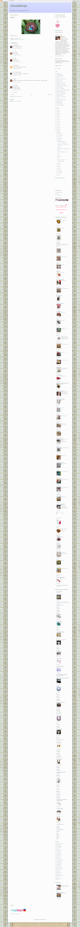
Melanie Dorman (59, 867)
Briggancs (58, 287)
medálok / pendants (59, 94)
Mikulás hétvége (64, 497)
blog (57, 77)
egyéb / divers (58, 81)
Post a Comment (14, 92)
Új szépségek (63, 399)
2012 (57, 125)
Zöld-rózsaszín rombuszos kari (63, 424)
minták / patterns (59, 95)
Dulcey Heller (58, 847)
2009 (57, 130)
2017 (57, 117)
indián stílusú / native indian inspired (62, 89)
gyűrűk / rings (15, 39)
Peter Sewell (58, 873)
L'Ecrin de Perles (59, 591)
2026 (57, 110)
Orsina (57, 527)
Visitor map (58, 68)
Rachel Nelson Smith (59, 875)
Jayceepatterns (58, 853)
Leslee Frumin (58, 861)
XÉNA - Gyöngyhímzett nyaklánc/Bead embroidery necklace (64, 507)
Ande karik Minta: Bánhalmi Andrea (64, 369)
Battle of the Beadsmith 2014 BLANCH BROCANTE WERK (65, 392)
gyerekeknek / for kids (60, 84)
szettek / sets (58, 101)
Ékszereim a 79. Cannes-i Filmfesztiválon (63, 440)
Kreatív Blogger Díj (60, 161)
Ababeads (58, 650)
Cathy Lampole (59, 715)
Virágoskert (63, 312)
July (58, 163)
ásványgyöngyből (59, 76)
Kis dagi (62, 560)
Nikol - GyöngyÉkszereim (60, 504)
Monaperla (58, 494)
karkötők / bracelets (59, 91)
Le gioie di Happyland (60, 631)
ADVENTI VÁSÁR (64, 568)
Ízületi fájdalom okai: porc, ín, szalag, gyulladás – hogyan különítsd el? (62, 244)
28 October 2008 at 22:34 (17, 89)
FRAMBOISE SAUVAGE (60, 772)
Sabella (57, 876)
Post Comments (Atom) (19, 96)
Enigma (57, 351)
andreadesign (58, 235)
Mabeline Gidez (58, 864)
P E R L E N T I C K (60, 739)
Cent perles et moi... (60, 604)
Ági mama (14, 45)
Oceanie (57, 826)
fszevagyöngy (58, 367)
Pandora (58, 150)
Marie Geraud (58, 865)
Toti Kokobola (58, 742)
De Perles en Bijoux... (60, 829)
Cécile (57, 785)
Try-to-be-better (59, 621)
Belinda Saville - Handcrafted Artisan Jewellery (61, 800)
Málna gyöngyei (59, 496)
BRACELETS (63, 376)
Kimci (57, 414)
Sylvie (57, 629)
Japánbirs (62, 383)
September (59, 138)
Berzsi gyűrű (59, 156)
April (59, 168)
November (59, 135)
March (59, 169)
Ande (57, 227)
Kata (57, 406)
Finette (57, 647)
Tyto (57, 559)
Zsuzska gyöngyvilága (60, 577)
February (59, 171)
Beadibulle (58, 710)
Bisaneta (57, 613)
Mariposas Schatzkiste (60, 666)
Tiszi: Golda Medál (64, 471)
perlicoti (57, 766)
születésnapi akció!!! (64, 360)
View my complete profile (59, 55)
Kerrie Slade (58, 858)
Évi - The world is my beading (61, 585)
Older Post (49, 94)
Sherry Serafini (58, 878)
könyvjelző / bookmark (60, 92)
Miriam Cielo (58, 869)
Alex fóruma (58, 194)
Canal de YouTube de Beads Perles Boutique (64, 886)
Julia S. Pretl (58, 857)
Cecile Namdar (59, 756)
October (59, 136)
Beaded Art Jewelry (59, 843)
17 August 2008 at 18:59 (17, 48)
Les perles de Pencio (60, 824)
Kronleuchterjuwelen (59, 860)
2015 (57, 121)
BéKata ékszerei (59, 295)
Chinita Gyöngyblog (60, 303)
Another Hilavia (64, 220)
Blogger (44, 919)
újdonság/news (58, 102)
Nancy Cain (58, 871)
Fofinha (57, 836)
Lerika (57, 446)
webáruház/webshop (59, 105)
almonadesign (58, 74)
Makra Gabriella (16, 72)
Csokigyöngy (58, 311)
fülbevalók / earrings (59, 82)
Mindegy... (63, 352)
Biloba (57, 838)
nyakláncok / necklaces (60, 96)
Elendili (57, 791)
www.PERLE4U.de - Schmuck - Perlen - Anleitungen (62, 675)
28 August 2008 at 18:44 (17, 75)
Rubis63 (57, 834)
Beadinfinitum (58, 844)
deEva (57, 335)
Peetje (57, 694)
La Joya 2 (58, 777)
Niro (57, 512)
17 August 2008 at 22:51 (17, 55)
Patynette (14, 65)
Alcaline (57, 769)
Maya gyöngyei (59, 478)
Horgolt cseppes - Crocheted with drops (62, 145)
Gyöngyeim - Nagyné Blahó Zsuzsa (62, 383)
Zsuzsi (57, 575)
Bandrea (57, 263)
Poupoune (58, 794)
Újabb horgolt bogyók (64, 344)
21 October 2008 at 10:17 (17, 81)
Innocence (58, 796)
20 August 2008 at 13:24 (17, 61)
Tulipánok (63, 228)
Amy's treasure (59, 219)
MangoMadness (63, 463)
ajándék (57, 73)
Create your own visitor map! (15, 913)
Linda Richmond (59, 862)
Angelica (58, 610)
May (58, 166)
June (58, 165)
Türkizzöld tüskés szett (61, 141)
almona (15, 38)
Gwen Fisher (58, 851)
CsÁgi (57, 319)
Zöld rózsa (59, 147)
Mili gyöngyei (58, 486)
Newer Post (12, 94)
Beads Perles (58, 884)
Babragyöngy (58, 255)
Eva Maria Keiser (59, 850)
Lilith (57, 454)
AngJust (57, 726)
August (59, 140)
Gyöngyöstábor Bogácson (61, 159)
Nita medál (63, 320)
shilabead (58, 543)
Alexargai (58, 750)
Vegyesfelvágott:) (64, 256)
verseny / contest (59, 103)
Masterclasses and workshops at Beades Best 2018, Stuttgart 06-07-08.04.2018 (65, 338)
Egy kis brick (63, 578)
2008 (57, 132)
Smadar (57, 879)
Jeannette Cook (58, 854)
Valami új (62, 513)
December (59, 133)
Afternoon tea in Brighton (64, 329)
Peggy (57, 833)
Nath (57, 788)
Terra (58, 153)
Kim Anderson (59, 713)
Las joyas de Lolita (59, 808)
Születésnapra (63, 280)
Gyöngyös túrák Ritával (60, 391)
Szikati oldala (58, 551)
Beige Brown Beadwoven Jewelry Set (64, 553)
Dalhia (58, 155)
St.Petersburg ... (63, 455)
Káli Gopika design (59, 438)
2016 (57, 119)
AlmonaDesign (18, 5)
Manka (57, 470)
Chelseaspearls (59, 658)
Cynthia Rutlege (59, 846)
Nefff (57, 737)
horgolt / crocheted (59, 88)
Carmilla (58, 753)
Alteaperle (58, 816)
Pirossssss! (63, 536)
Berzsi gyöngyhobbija (60, 279)
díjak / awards (58, 80)
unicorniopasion (59, 729)
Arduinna (58, 243)
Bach (58, 158)
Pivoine (57, 696)
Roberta (57, 535)
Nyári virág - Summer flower (62, 142)
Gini (13, 58)
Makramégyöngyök (59, 462)
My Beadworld (59, 594)
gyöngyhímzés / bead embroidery (61, 85)
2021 (57, 111)
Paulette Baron (58, 872)
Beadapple (58, 271)
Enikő (57, 359)
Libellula (58, 699)
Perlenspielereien (59, 758)
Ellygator (57, 848)
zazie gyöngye (58, 567)
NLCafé (57, 193)
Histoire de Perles (59, 192)
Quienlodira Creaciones (60, 702)
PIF (57, 98)
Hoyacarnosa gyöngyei (60, 398)
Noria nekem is (63, 415)
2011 (57, 127)
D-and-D (58, 327)
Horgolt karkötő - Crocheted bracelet (63, 148)
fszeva (14, 51)
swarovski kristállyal (21, 39)
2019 (57, 114)
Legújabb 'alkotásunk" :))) (64, 488)
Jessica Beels (58, 855)
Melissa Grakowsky (59, 868)
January (59, 172)
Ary (13, 78)
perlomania (58, 827)
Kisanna (57, 422)
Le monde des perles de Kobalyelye (62, 602)
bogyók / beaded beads (60, 78)
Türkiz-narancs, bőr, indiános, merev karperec (64, 529)
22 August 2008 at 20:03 (17, 68)
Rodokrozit (63, 264)
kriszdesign (58, 430)
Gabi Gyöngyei (59, 375)
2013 (57, 124)
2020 (57, 113)
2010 (57, 129)
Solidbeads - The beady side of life (62, 678)
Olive (57, 519)
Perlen (57, 686)
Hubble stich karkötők (64, 288)
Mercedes (58, 775)
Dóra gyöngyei (58, 343)
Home (31, 94)
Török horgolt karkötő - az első (62, 151)
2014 (57, 122)
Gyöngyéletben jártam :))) (64, 448)
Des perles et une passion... (61, 639)
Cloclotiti (58, 831)
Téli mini (62, 407)
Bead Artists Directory (60, 892)
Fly (57, 723)
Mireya (57, 607)
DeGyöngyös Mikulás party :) (64, 480)
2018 (57, 116)
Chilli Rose (63, 272)
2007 (57, 174)
